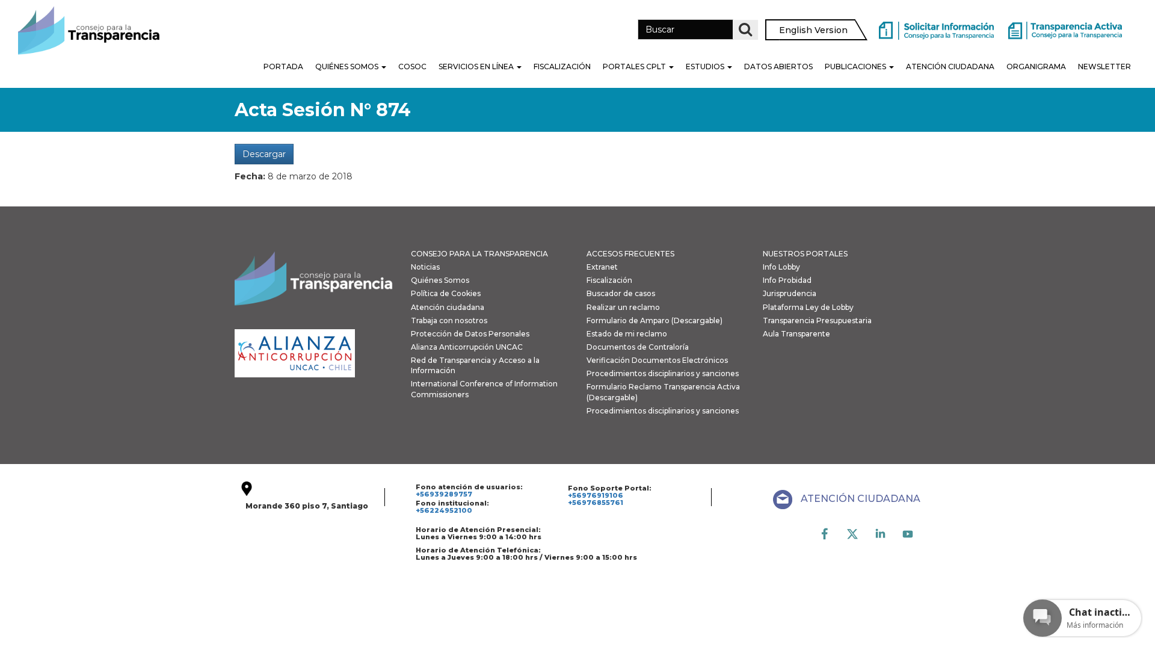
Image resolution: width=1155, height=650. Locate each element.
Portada (283, 66)
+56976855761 (595, 502)
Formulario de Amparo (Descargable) (654, 320)
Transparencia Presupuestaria (817, 320)
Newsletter (1104, 66)
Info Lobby (781, 266)
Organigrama (1036, 66)
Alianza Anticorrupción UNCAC (467, 346)
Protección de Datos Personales (470, 333)
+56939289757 (444, 494)
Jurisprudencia (789, 293)
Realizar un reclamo (623, 307)
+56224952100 (444, 510)
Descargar (264, 154)
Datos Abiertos (778, 66)
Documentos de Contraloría (638, 346)
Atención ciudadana (447, 307)
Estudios (706, 66)
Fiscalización (562, 66)
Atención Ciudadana (950, 66)
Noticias (425, 266)
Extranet (602, 266)
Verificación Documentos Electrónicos (657, 360)
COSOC (412, 66)
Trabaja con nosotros (449, 320)
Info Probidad (787, 280)
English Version (813, 30)
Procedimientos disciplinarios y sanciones (663, 373)
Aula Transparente (796, 333)
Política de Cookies (446, 293)
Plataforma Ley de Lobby (808, 307)
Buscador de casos (621, 293)
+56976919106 (595, 495)
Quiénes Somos (347, 66)
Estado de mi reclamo (627, 333)
